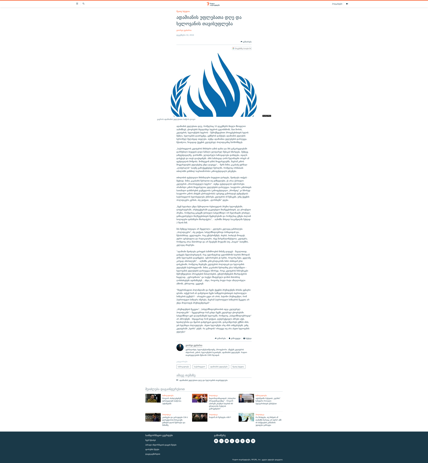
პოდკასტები (337, 3)
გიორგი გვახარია (183, 30)
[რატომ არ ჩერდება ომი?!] (199, 417)
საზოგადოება (168, 395)
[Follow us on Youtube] (227, 441)
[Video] (347, 4)
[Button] (246, 41)
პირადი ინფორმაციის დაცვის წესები (160, 444)
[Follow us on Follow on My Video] (232, 441)
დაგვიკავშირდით (152, 454)
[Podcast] (253, 441)
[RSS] (248, 441)
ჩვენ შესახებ (150, 440)
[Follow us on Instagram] (237, 441)
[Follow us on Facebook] (216, 441)
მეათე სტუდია (183, 11)
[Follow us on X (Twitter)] (221, 441)
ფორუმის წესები (152, 449)
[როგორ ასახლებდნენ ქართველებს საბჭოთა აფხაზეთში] (153, 398)
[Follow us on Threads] (242, 441)
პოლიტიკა (213, 395)
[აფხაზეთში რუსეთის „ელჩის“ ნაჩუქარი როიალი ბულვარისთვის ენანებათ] (246, 398)
